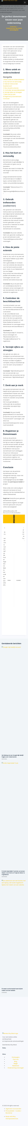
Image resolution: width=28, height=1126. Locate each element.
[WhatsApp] (14, 521)
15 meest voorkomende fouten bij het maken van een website (12, 989)
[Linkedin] (12, 1123)
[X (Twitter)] (14, 517)
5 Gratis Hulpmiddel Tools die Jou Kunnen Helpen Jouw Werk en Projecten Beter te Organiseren (13, 872)
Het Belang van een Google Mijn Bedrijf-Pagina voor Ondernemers (13, 756)
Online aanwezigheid (16, 29)
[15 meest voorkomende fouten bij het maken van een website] (14, 933)
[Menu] (24, 2)
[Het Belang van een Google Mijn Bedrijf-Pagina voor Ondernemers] (14, 699)
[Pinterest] (14, 518)
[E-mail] (14, 522)
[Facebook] (14, 515)
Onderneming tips (12, 28)
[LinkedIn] (14, 519)
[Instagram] (4, 1123)
